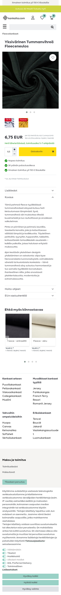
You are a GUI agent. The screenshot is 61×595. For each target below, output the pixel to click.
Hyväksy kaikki (30, 576)
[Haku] (52, 27)
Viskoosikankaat (12, 392)
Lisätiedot (11, 190)
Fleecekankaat (10, 34)
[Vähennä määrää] (14, 154)
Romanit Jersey (42, 403)
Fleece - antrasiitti (16, 341)
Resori (36, 400)
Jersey (37, 388)
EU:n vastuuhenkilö (16, 295)
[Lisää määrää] (14, 149)
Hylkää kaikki (30, 582)
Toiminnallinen (14, 566)
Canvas (6, 426)
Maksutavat (8, 472)
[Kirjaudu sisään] (33, 17)
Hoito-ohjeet (12, 289)
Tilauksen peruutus (15, 482)
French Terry (40, 396)
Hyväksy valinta (30, 589)
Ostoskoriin (37, 151)
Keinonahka (9, 430)
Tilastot (11, 553)
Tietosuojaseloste (35, 541)
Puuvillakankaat (11, 384)
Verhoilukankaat (12, 438)
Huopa (6, 422)
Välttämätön (14, 550)
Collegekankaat (11, 396)
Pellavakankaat (11, 388)
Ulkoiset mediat (15, 560)
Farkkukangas (41, 392)
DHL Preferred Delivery (19, 563)
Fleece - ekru (40, 341)
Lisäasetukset (10, 570)
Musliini (6, 400)
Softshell (7, 434)
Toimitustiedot (10, 467)
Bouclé (37, 422)
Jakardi (37, 426)
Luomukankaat (42, 438)
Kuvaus (9, 197)
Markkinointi (13, 556)
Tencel (37, 419)
